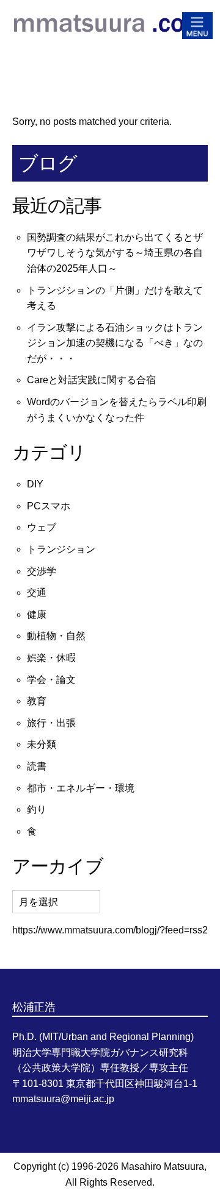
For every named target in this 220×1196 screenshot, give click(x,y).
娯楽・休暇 (51, 658)
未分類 (41, 744)
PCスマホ (48, 506)
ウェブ (41, 527)
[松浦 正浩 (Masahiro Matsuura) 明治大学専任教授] (110, 42)
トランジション (61, 549)
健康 (36, 614)
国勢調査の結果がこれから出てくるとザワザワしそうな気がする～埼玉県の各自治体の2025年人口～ (115, 253)
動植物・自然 (56, 636)
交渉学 (41, 571)
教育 (36, 701)
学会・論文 (51, 679)
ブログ (47, 163)
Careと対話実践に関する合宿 (91, 380)
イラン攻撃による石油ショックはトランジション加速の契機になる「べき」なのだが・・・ (115, 343)
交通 (36, 592)
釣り (36, 809)
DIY (35, 484)
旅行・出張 (51, 723)
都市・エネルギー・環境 (80, 788)
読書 (36, 766)
